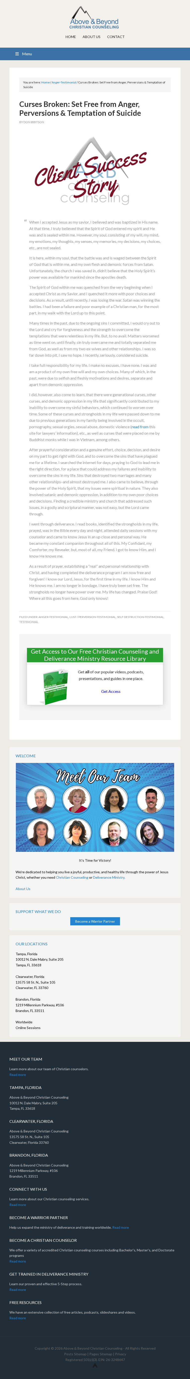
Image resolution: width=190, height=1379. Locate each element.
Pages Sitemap (100, 1354)
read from (140, 426)
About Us (23, 889)
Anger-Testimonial (53, 617)
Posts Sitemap (75, 1354)
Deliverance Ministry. (109, 877)
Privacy (120, 1354)
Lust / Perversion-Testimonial (93, 617)
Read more (17, 1074)
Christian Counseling (72, 877)
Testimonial (28, 622)
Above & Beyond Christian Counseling (94, 17)
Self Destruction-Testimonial (140, 617)
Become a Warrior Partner (95, 921)
